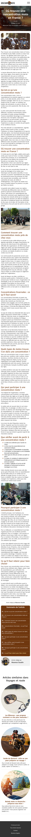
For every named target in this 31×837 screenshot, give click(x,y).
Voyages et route (15, 23)
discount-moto (16, 825)
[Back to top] (26, 832)
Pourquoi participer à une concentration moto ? (15, 648)
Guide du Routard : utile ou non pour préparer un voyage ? (15, 759)
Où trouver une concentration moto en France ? (14, 616)
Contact (15, 830)
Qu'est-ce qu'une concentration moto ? (14, 612)
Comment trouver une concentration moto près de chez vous (14, 621)
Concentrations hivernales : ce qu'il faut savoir (15, 627)
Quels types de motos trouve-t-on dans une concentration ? (14, 632)
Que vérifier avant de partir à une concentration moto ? (13, 643)
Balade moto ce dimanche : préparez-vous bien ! (15, 802)
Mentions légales (15, 833)
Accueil (15, 21)
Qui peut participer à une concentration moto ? (15, 638)
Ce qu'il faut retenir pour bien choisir (14, 653)
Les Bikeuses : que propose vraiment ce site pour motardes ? (15, 716)
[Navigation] (28, 2)
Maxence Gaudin (17, 662)
